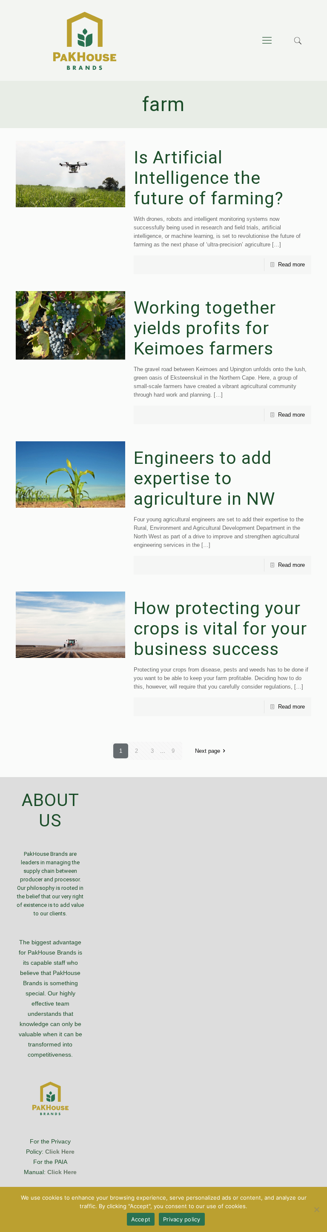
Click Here (60, 1151)
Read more (291, 264)
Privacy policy (182, 1219)
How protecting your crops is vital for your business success (220, 628)
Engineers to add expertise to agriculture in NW (204, 478)
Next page (207, 751)
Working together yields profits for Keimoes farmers (205, 328)
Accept (141, 1219)
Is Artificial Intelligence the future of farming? (209, 178)
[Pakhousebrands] (84, 40)
